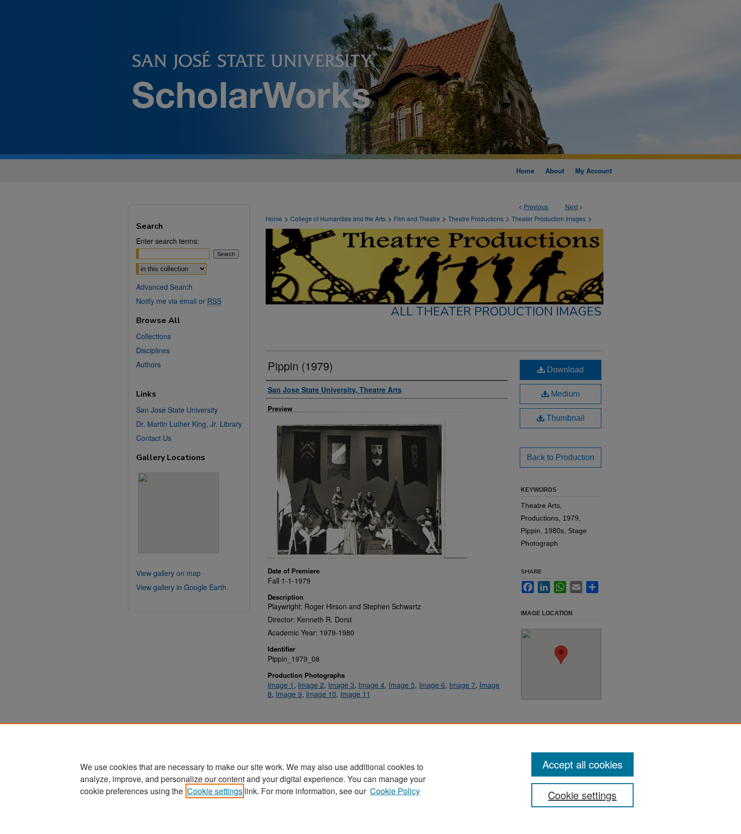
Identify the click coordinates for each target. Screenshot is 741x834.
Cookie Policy (395, 791)
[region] (370, 778)
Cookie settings (214, 791)
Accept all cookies (582, 764)
